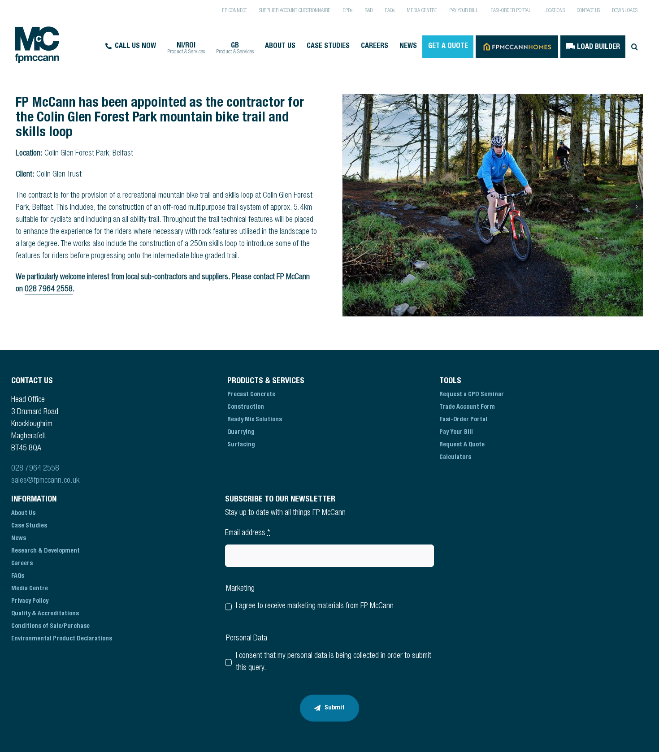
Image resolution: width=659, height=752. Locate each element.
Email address (247, 533)
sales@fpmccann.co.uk (45, 481)
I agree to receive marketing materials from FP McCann (315, 606)
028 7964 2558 (49, 289)
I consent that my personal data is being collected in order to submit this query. (333, 662)
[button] (634, 46)
